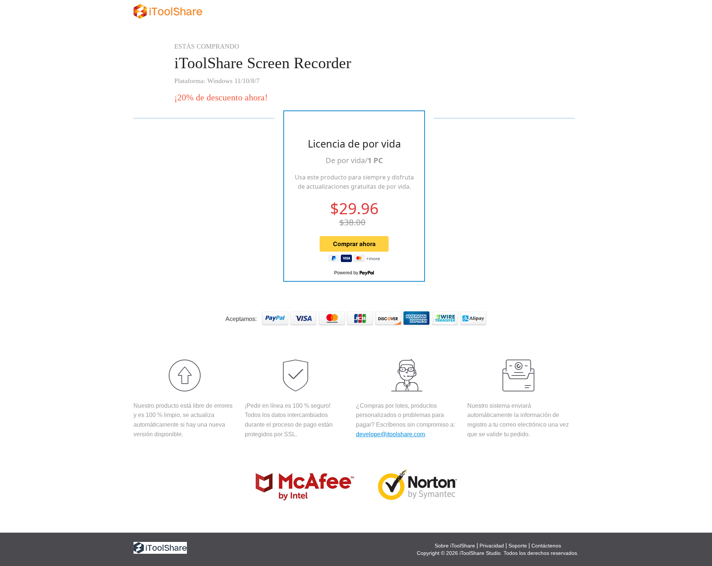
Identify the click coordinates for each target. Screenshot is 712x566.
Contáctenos (546, 546)
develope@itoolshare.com (390, 434)
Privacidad (491, 546)
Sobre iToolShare (455, 546)
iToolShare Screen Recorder (262, 63)
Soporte (517, 546)
